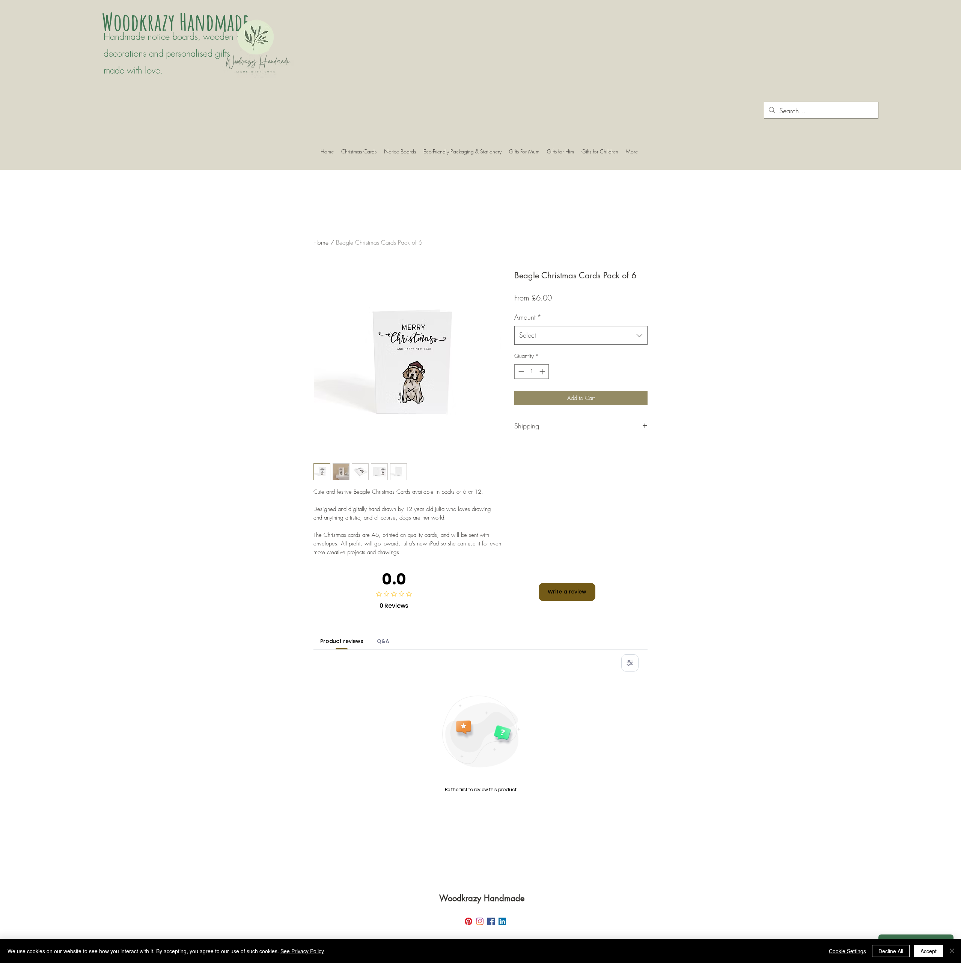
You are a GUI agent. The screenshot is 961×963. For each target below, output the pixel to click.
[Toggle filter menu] (630, 663)
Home (320, 242)
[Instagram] (480, 921)
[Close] (951, 951)
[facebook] (491, 921)
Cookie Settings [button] (847, 951)
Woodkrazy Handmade (178, 21)
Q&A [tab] (383, 641)
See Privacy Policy (302, 951)
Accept (928, 951)
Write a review (567, 591)
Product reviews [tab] (341, 641)
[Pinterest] (468, 921)
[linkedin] (502, 921)
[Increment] (543, 372)
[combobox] (581, 335)
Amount (527, 317)
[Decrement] (520, 372)
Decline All (890, 951)
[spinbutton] (532, 372)
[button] (400, 151)
